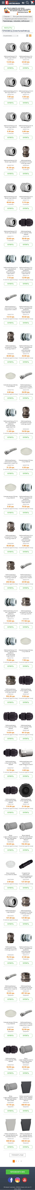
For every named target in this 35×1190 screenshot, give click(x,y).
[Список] (27, 35)
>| (21, 1161)
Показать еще (17, 1155)
